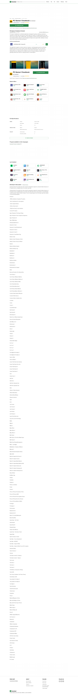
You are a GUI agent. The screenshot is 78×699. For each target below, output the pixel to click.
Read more (47, 32)
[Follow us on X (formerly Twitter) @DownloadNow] (61, 681)
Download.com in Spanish (29, 685)
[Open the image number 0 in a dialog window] (17, 65)
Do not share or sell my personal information (45, 686)
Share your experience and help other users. (30, 28)
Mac (51, 1)
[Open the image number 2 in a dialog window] (46, 65)
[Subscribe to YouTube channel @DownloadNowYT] (63, 681)
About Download (28, 681)
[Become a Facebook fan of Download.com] (59, 681)
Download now (19, 25)
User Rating (22, 22)
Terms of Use (44, 682)
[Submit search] (18, 2)
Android (58, 1)
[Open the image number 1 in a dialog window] (31, 65)
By (16, 22)
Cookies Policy (44, 684)
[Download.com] (13, 2)
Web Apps (62, 1)
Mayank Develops (25, 184)
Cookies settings (44, 688)
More (66, 1)
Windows (47, 1)
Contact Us (27, 684)
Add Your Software (28, 682)
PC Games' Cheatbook (24, 21)
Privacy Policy (44, 681)
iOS (54, 1)
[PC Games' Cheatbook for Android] (11, 21)
